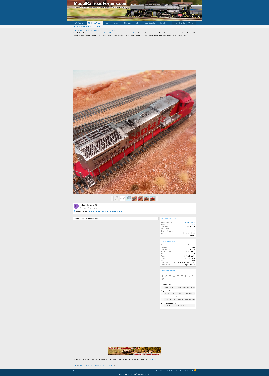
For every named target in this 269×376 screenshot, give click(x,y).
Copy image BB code (167, 291)
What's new (79, 23)
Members (127, 23)
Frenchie (84, 208)
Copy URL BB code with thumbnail (171, 297)
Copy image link (166, 285)
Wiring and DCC (189, 222)
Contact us (158, 370)
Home (191, 370)
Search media (97, 26)
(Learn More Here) (154, 359)
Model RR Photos (94, 23)
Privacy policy (179, 370)
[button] (85, 23)
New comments (86, 26)
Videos (107, 23)
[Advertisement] (134, 53)
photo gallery (131, 33)
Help (186, 370)
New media (76, 26)
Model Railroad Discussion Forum (111, 33)
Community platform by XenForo (134, 374)
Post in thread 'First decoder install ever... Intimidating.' (105, 211)
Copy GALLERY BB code (168, 303)
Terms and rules (168, 370)
